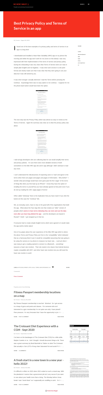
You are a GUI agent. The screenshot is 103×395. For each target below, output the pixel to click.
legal (79, 58)
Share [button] (79, 46)
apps (79, 56)
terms (79, 60)
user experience (81, 62)
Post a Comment (18, 276)
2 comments (22, 350)
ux (78, 65)
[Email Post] (53, 267)
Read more (61, 316)
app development (82, 54)
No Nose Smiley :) (21, 4)
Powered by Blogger (52, 390)
